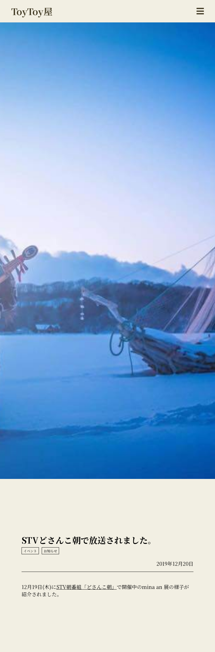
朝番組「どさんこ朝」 (91, 586)
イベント (30, 550)
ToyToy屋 (32, 11)
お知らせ (50, 550)
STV (61, 586)
